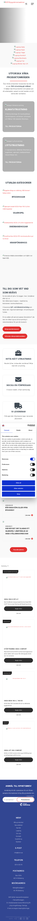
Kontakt (18, 836)
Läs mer (27, 515)
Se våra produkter (18, 31)
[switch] (32, 464)
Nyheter (18, 842)
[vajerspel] (18, 207)
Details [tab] (18, 430)
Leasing (18, 831)
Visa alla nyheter (18, 549)
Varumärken (19, 825)
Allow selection (18, 488)
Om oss (18, 833)
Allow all (18, 483)
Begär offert (18, 608)
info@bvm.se (18, 853)
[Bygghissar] (18, 191)
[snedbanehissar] (18, 222)
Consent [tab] (6, 430)
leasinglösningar (23, 908)
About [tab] (30, 430)
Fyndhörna (18, 839)
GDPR (11, 919)
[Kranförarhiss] (18, 237)
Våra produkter (18, 822)
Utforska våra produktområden (15, 336)
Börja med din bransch (12, 329)
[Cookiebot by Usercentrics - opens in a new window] (27, 425)
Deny (18, 494)
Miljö (15, 919)
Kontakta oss (18, 36)
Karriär (18, 828)
